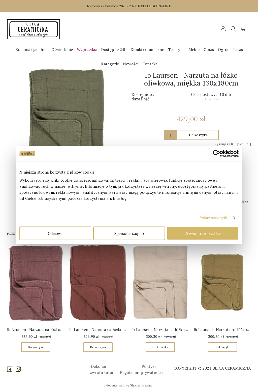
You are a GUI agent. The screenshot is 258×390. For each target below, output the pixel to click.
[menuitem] (31, 49)
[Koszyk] (243, 31)
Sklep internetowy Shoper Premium (129, 385)
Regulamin (129, 372)
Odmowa (55, 233)
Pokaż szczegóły (214, 217)
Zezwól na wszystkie (203, 233)
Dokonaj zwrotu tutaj (101, 369)
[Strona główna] (37, 29)
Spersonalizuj (126, 233)
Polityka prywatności (152, 369)
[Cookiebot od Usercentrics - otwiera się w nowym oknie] (217, 153)
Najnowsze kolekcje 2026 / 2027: (129, 6)
